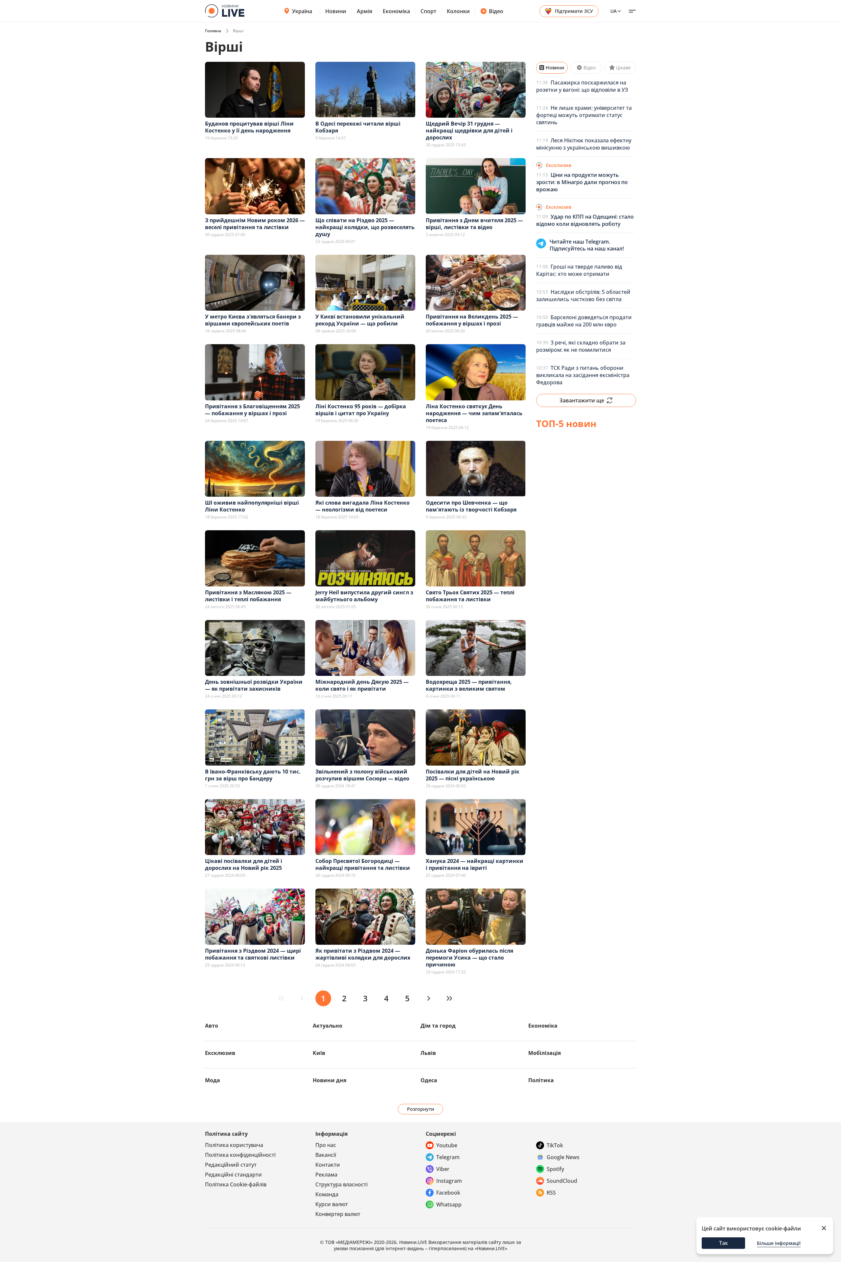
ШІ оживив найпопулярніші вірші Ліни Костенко (252, 506)
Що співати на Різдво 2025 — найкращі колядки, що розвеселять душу (365, 227)
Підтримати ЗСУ (574, 11)
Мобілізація (544, 1053)
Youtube (446, 1145)
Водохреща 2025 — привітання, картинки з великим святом (469, 685)
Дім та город (438, 1025)
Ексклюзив (220, 1053)
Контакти (327, 1164)
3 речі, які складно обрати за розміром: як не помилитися (580, 346)
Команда (326, 1194)
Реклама (326, 1174)
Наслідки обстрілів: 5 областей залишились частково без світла (583, 295)
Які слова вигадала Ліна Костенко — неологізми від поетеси (362, 506)
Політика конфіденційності (240, 1154)
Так (723, 1243)
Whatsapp (449, 1204)
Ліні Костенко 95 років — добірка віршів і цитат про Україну (360, 410)
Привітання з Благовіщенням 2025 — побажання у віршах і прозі (252, 410)
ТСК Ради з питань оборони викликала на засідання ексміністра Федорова (582, 375)
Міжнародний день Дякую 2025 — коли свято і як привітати (362, 685)
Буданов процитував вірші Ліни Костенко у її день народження (249, 127)
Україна (302, 11)
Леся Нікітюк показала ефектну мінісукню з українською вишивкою (583, 144)
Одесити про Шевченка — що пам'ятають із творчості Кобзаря (471, 506)
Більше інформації (779, 1243)
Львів (428, 1053)
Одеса (428, 1080)
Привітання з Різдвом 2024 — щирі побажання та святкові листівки (253, 954)
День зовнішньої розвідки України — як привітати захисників (254, 685)
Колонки (458, 11)
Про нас (325, 1145)
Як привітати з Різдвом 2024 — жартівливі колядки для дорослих (362, 954)
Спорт (428, 11)
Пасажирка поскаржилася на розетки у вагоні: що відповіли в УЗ (582, 86)
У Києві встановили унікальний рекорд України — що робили (359, 320)
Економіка (396, 11)
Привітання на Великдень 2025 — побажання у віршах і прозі (472, 320)
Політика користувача (234, 1145)
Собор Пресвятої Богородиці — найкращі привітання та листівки (362, 864)
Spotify (555, 1169)
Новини (335, 11)
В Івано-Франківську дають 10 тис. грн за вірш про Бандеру (253, 775)
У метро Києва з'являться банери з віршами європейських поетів (253, 320)
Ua (613, 11)
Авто (211, 1025)
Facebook (448, 1192)
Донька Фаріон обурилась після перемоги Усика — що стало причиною (469, 957)
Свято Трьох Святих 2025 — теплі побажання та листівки (470, 596)
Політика (541, 1080)
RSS (551, 1192)
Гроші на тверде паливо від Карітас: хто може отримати (579, 270)
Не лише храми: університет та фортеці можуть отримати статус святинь (584, 115)
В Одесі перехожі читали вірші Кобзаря (357, 127)
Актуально (327, 1025)
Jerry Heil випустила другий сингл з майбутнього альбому (364, 596)
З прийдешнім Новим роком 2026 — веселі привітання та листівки (255, 224)
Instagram (449, 1180)
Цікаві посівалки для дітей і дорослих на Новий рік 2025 (243, 864)
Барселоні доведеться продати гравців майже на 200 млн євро (584, 321)
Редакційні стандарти (233, 1174)
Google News (563, 1157)
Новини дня (329, 1080)
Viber (442, 1169)
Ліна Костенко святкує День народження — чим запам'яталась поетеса (474, 413)
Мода (212, 1080)
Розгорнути (420, 1109)
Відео (496, 11)
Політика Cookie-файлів (235, 1184)
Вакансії (325, 1154)
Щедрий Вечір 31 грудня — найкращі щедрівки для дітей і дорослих (469, 130)
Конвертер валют (337, 1214)
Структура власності (341, 1184)
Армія (364, 11)
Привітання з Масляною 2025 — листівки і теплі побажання (248, 596)
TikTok (555, 1145)
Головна (213, 31)
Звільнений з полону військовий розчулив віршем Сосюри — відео (362, 775)
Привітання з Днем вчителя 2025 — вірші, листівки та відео (474, 224)
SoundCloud (562, 1180)
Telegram (448, 1157)
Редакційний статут (231, 1164)
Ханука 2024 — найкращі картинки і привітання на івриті (474, 864)
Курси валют (331, 1204)
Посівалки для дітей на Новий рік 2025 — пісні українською (472, 775)
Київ (319, 1053)
